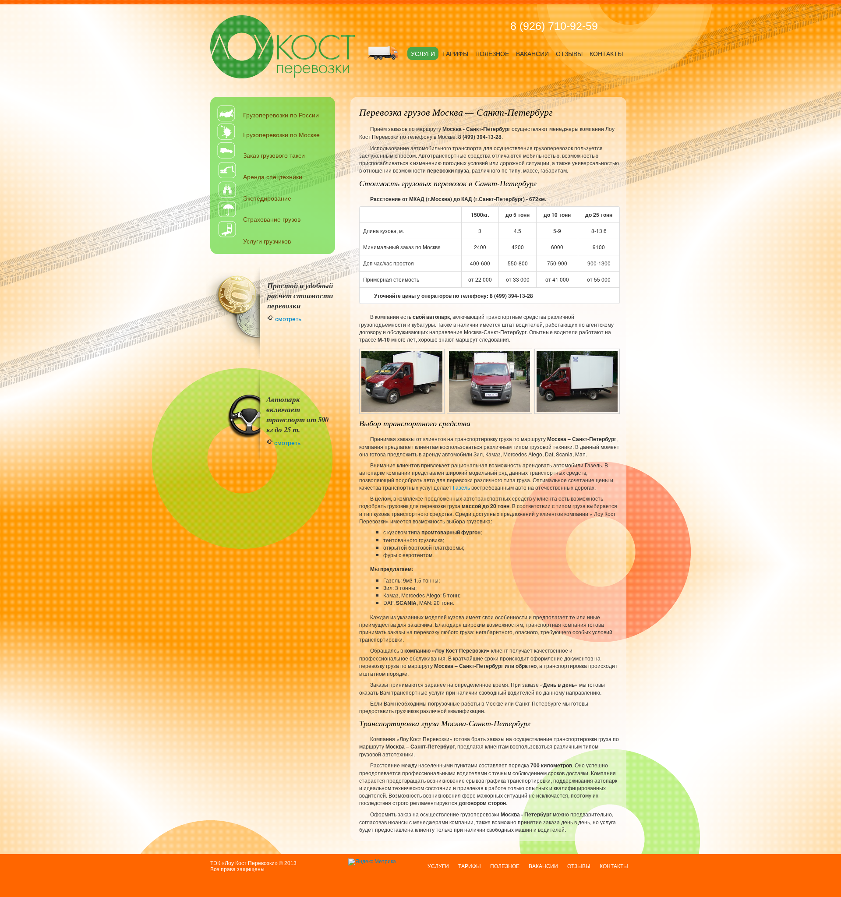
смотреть (287, 318)
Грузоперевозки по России (281, 114)
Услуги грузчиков (267, 241)
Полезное (492, 53)
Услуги (423, 53)
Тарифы (455, 53)
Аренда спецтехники (272, 176)
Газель (461, 487)
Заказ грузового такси (274, 155)
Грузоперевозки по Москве (281, 134)
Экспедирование (267, 198)
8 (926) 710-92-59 (554, 26)
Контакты (606, 53)
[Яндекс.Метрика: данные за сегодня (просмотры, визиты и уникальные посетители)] (372, 861)
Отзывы (569, 53)
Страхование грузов (271, 219)
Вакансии (532, 53)
